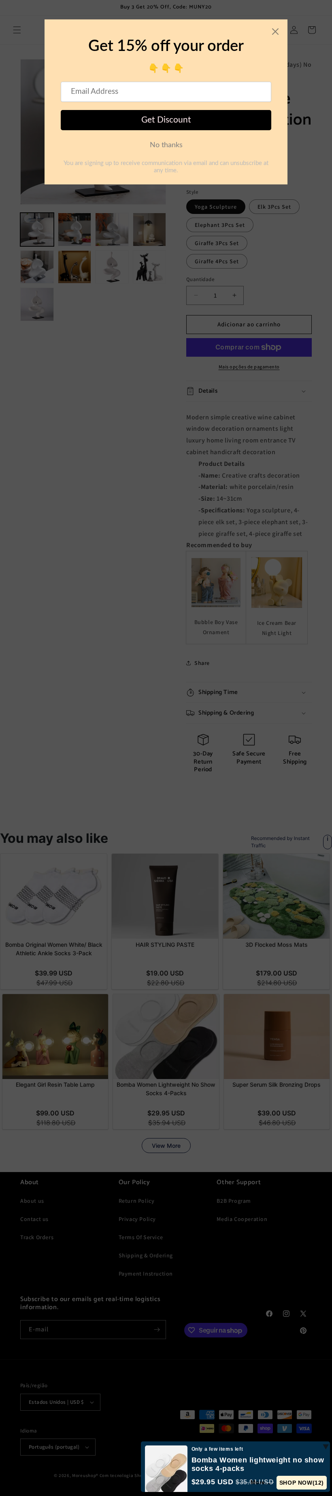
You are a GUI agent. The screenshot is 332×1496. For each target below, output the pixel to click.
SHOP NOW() (301, 1482)
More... (261, 1482)
